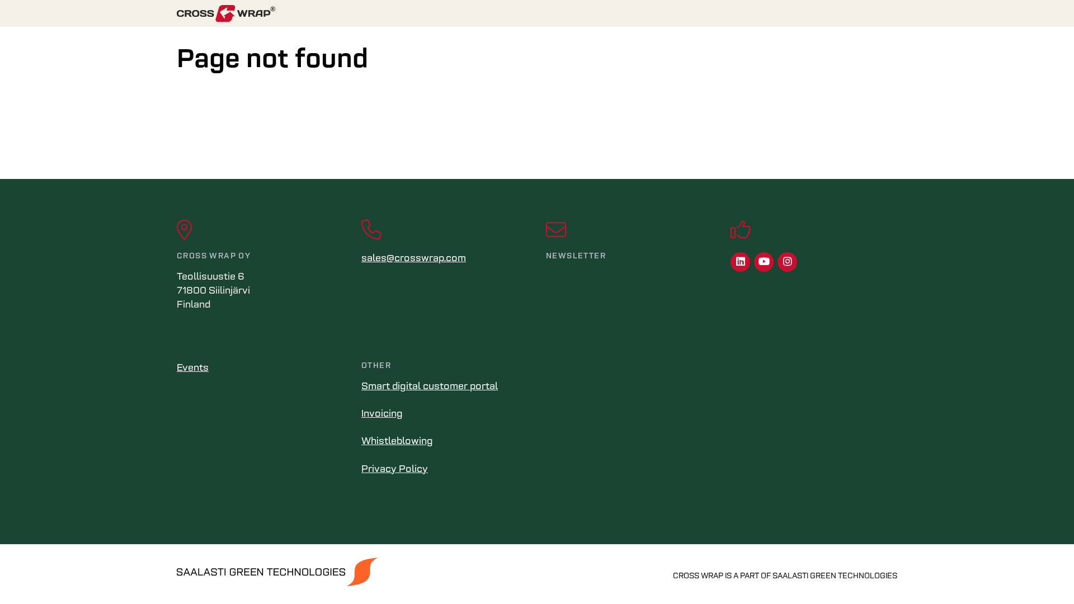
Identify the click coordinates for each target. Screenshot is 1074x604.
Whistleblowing (397, 442)
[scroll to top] (1042, 572)
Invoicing (382, 414)
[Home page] (537, 13)
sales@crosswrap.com (413, 259)
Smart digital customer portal (429, 387)
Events (193, 369)
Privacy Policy (394, 470)
